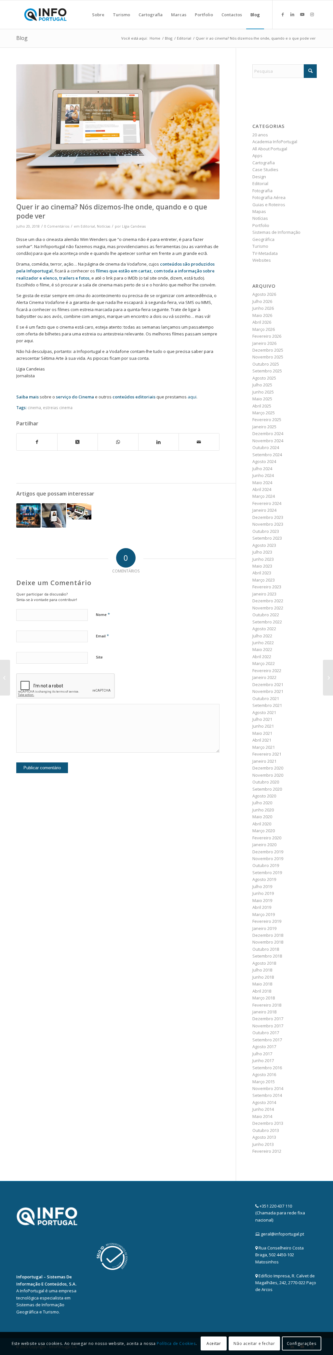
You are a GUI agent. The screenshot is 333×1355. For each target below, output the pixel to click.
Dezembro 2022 (267, 601)
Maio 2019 (262, 900)
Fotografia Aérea (269, 197)
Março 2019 (263, 914)
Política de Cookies (176, 1343)
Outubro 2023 (265, 531)
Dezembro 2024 (267, 433)
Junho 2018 (263, 977)
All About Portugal (269, 149)
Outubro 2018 (265, 949)
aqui (192, 397)
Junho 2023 (263, 559)
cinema (34, 407)
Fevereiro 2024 (266, 503)
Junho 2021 (263, 726)
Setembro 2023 (267, 538)
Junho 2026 (263, 308)
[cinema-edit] (118, 132)
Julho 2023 (262, 552)
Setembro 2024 (267, 455)
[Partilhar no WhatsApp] (118, 441)
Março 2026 (263, 329)
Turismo (260, 246)
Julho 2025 (262, 385)
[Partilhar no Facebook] (37, 441)
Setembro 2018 (267, 956)
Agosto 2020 (264, 796)
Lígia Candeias (134, 226)
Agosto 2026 (264, 294)
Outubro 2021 (265, 698)
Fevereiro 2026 (266, 336)
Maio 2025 (262, 399)
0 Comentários (56, 226)
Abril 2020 (261, 824)
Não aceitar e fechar (254, 1343)
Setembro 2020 (267, 789)
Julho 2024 (262, 468)
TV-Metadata (265, 253)
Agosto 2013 (264, 1137)
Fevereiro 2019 (266, 921)
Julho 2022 (262, 636)
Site (99, 657)
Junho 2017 (263, 1060)
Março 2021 (263, 747)
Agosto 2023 (264, 545)
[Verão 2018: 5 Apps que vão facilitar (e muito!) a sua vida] (5, 678)
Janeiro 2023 (264, 594)
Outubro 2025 (265, 364)
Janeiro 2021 (264, 761)
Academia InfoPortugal (274, 141)
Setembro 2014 (267, 1095)
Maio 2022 (262, 649)
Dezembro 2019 (267, 852)
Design (259, 177)
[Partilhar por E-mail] (199, 441)
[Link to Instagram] (312, 14)
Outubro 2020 (265, 782)
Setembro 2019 (267, 872)
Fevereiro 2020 (266, 838)
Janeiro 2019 (264, 928)
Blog (22, 38)
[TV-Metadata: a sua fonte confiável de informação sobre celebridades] (54, 515)
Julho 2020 (262, 803)
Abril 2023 (261, 573)
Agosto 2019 (264, 879)
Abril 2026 (261, 322)
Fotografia (262, 191)
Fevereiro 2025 (266, 419)
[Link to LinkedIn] (292, 14)
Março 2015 (263, 1082)
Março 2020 (263, 831)
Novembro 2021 (267, 691)
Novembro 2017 (267, 1026)
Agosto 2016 (264, 1074)
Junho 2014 (263, 1109)
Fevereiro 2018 (266, 1005)
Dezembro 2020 (267, 768)
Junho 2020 (263, 810)
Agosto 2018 (264, 963)
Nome (103, 614)
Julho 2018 (262, 970)
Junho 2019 (263, 893)
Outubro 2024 (265, 447)
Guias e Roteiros (268, 204)
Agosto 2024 (264, 461)
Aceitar (213, 1343)
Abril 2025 (261, 406)
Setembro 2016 (267, 1068)
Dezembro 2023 (267, 517)
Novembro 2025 (267, 357)
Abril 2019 (261, 907)
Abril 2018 (261, 991)
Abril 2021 (261, 740)
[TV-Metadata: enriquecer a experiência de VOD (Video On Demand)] (28, 515)
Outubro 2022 (265, 615)
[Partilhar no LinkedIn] (159, 441)
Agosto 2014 (264, 1102)
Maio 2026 (262, 315)
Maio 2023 (262, 566)
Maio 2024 (262, 482)
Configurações (301, 1343)
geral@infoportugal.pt (282, 1234)
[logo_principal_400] (45, 14)
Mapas (259, 211)
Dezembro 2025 (267, 350)
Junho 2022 (263, 643)
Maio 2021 (262, 733)
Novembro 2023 (267, 524)
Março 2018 (263, 998)
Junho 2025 (263, 392)
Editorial (88, 226)
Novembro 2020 (267, 775)
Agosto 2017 (264, 1046)
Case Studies (265, 169)
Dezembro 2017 (267, 1019)
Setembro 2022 (267, 622)
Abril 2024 (261, 489)
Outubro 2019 (265, 865)
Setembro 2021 (267, 705)
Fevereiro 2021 (266, 754)
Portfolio (260, 225)
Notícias (103, 226)
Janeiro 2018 (264, 1012)
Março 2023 (263, 580)
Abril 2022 (261, 656)
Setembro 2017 (267, 1040)
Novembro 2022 (267, 608)
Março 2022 (263, 663)
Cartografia (263, 163)
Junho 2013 (263, 1144)
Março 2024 (263, 496)
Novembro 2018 (267, 942)
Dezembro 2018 (267, 935)
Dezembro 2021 (267, 684)
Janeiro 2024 (264, 510)
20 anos (260, 135)
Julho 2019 (262, 886)
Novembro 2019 (267, 858)
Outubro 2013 (265, 1130)
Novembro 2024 (267, 441)
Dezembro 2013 (267, 1123)
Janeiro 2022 (264, 677)
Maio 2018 (262, 984)
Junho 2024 (263, 475)
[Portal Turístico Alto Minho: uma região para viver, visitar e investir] (328, 678)
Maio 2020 (262, 817)
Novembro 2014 (267, 1088)
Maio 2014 (262, 1116)
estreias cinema (58, 407)
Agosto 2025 (264, 378)
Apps (257, 155)
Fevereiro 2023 (266, 587)
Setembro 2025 (267, 371)
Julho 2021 (262, 719)
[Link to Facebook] (282, 14)
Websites (261, 260)
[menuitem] (98, 14)
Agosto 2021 (264, 712)
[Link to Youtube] (302, 14)
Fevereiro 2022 (266, 670)
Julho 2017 (262, 1054)
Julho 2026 (262, 301)
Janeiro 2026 (264, 343)
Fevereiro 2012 (266, 1151)
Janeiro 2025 (264, 427)
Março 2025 (263, 413)
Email (102, 636)
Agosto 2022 (264, 629)
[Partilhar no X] (78, 441)
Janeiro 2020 (264, 844)
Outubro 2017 (265, 1032)
